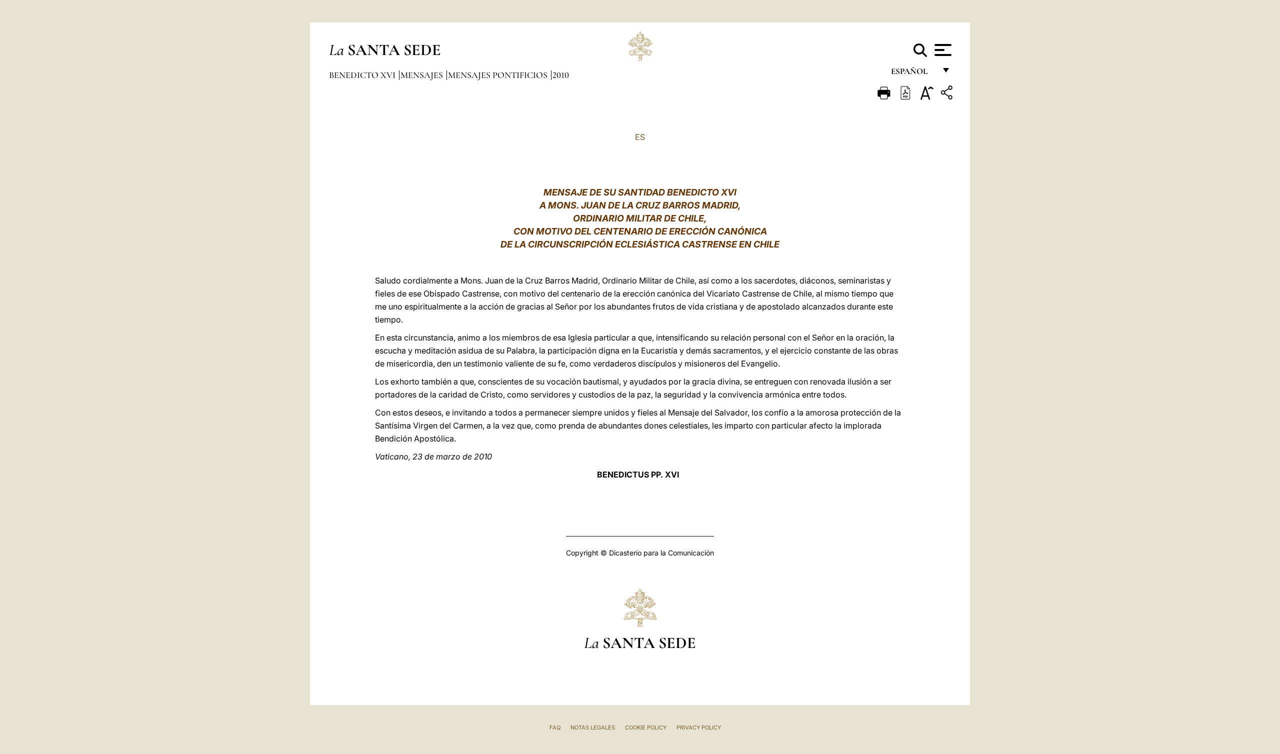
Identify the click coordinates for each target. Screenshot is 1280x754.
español (913, 74)
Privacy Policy (698, 727)
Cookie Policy (645, 727)
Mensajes (422, 75)
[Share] (948, 94)
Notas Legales (592, 727)
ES (640, 137)
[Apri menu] (942, 50)
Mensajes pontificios (499, 75)
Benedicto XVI (363, 75)
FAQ (555, 727)
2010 (560, 75)
